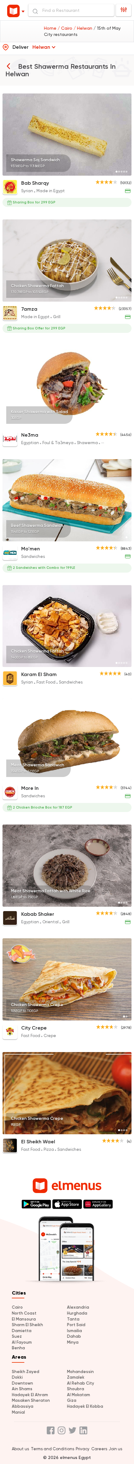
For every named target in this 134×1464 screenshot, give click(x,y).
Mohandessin (80, 1371)
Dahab (74, 1336)
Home (51, 28)
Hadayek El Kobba (85, 1406)
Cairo (17, 1307)
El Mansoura (24, 1319)
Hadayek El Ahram (30, 1394)
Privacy (82, 1448)
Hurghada (77, 1313)
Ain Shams (22, 1388)
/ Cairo (66, 28)
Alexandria (78, 1307)
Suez (17, 1336)
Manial (18, 1412)
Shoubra (75, 1388)
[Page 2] (119, 172)
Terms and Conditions (52, 1448)
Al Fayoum (22, 1342)
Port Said (76, 1324)
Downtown (22, 1383)
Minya (73, 1342)
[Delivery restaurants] (8, 66)
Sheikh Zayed (25, 1371)
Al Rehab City (80, 1383)
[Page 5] (126, 172)
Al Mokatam (78, 1394)
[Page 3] (121, 172)
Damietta (21, 1330)
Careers (99, 1448)
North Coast (24, 1313)
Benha (18, 1348)
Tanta (73, 1319)
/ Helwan (83, 28)
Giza (71, 1400)
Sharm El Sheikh (27, 1324)
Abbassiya (22, 1406)
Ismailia (74, 1330)
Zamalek (75, 1377)
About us (20, 1448)
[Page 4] (124, 172)
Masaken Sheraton (31, 1400)
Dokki (17, 1377)
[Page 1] (116, 172)
